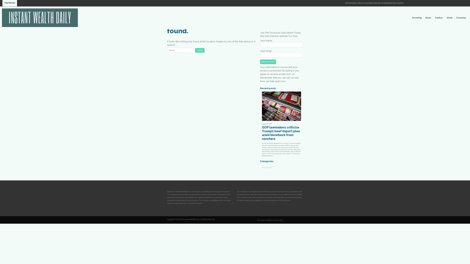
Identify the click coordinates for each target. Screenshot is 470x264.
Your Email (265, 51)
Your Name (266, 40)
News (428, 17)
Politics (439, 17)
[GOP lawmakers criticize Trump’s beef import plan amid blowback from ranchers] (281, 106)
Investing (417, 17)
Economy (461, 17)
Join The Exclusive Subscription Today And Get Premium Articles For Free (280, 34)
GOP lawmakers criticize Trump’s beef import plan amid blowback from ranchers (361, 3)
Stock (450, 17)
